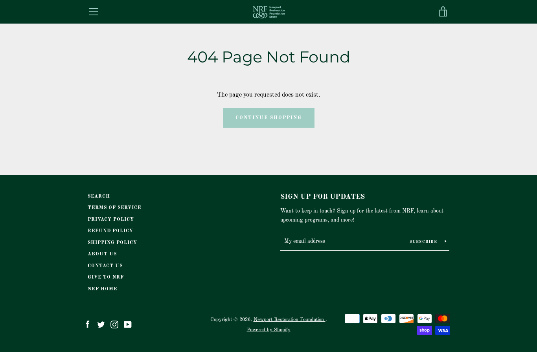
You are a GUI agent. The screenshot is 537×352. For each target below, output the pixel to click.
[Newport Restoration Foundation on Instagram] (114, 324)
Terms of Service (114, 207)
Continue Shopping (268, 118)
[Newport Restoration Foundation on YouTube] (128, 324)
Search (99, 196)
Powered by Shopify (269, 329)
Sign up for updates (322, 196)
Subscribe (424, 242)
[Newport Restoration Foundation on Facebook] (88, 324)
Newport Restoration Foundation (290, 319)
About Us (102, 254)
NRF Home (102, 289)
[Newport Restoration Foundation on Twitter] (101, 324)
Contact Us (105, 266)
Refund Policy (110, 231)
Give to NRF (106, 277)
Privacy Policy (111, 219)
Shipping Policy (112, 242)
